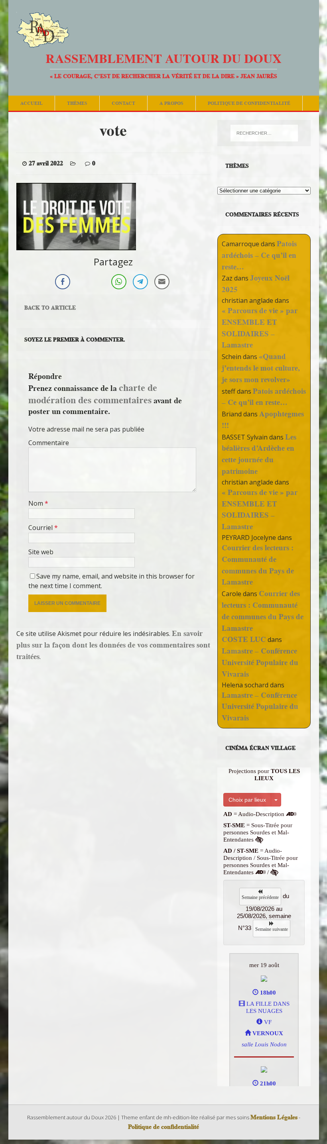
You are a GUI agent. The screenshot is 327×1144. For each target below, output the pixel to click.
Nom (36, 503)
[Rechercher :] (264, 133)
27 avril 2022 (46, 163)
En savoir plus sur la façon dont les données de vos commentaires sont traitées (113, 645)
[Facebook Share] (62, 281)
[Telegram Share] (140, 281)
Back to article (50, 308)
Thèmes (77, 103)
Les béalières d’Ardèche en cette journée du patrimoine (259, 454)
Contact (123, 103)
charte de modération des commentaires (92, 393)
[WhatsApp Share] (118, 281)
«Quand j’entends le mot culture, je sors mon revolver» (261, 368)
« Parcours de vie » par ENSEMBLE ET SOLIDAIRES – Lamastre (259, 327)
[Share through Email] (161, 281)
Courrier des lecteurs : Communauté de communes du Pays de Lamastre (258, 564)
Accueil (31, 103)
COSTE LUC (244, 639)
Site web (40, 551)
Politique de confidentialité (249, 103)
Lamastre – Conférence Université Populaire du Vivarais (260, 662)
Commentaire (48, 442)
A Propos (171, 103)
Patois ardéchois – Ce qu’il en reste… (259, 255)
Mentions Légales (273, 1117)
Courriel (41, 527)
